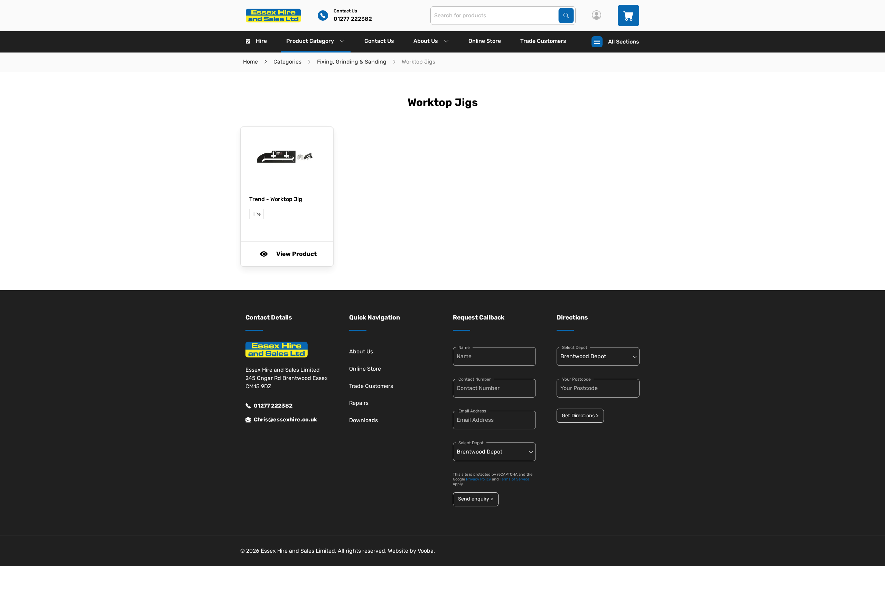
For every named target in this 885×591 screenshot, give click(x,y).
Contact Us (379, 41)
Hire (261, 41)
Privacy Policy (478, 479)
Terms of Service (514, 479)
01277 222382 (273, 405)
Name (464, 347)
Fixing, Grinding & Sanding (351, 61)
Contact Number (474, 379)
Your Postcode (576, 379)
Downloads (363, 420)
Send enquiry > (475, 499)
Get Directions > (580, 416)
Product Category (310, 41)
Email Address (472, 411)
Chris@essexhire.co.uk (285, 419)
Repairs (359, 403)
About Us (425, 41)
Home (250, 61)
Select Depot (471, 442)
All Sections (623, 41)
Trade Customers (543, 41)
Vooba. (426, 550)
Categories (287, 61)
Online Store (484, 41)
